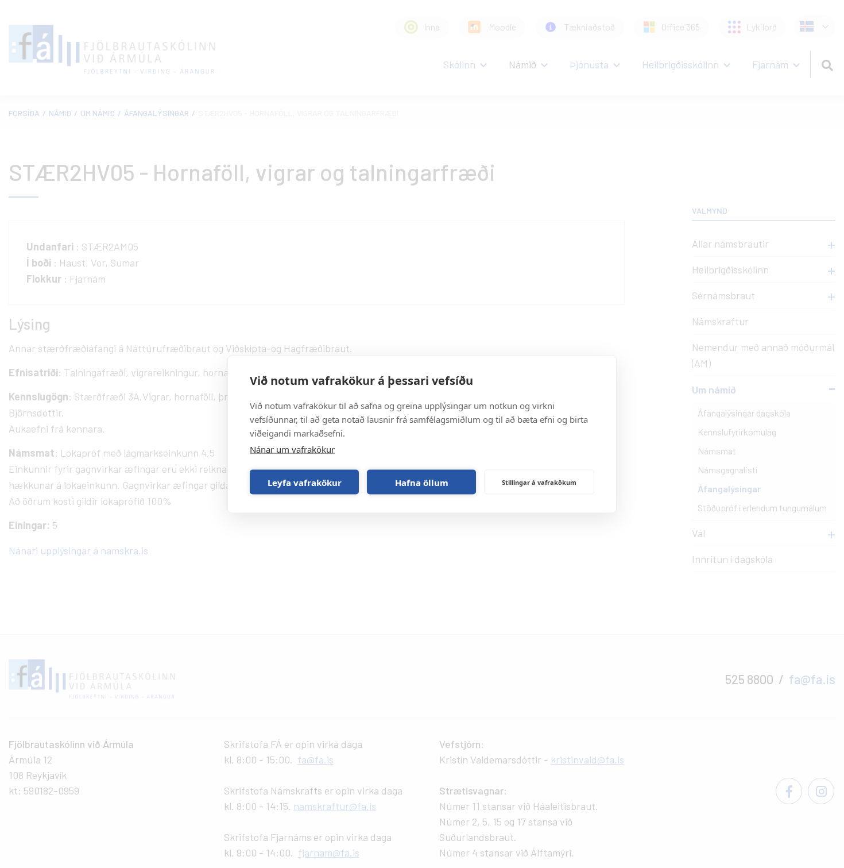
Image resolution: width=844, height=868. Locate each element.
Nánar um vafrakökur (292, 448)
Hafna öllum (421, 482)
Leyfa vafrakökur (305, 482)
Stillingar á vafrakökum (539, 481)
